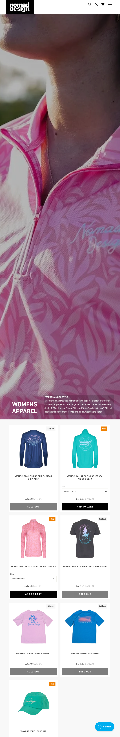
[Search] (89, 4)
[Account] (96, 4)
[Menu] (110, 4)
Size (63, 487)
